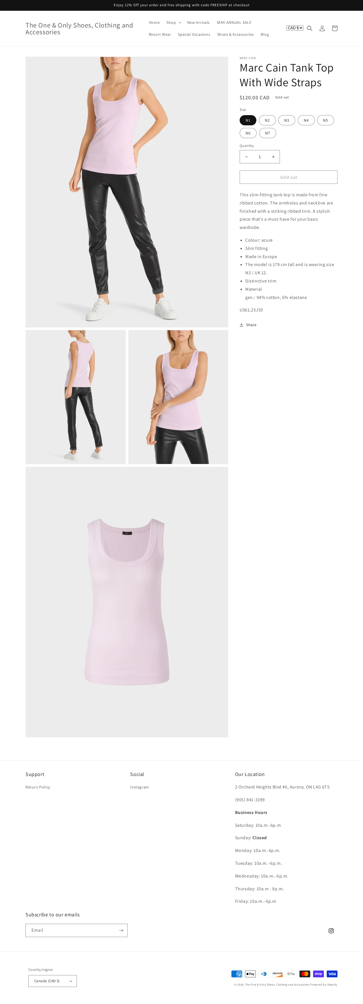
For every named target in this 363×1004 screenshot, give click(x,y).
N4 (306, 120)
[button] (173, 22)
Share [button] (251, 324)
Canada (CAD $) (47, 980)
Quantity (247, 145)
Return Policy (38, 787)
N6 (248, 133)
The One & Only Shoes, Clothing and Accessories (277, 984)
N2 (267, 120)
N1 (248, 120)
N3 (286, 120)
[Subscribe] (121, 930)
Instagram (139, 787)
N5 (325, 120)
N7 (267, 133)
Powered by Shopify (323, 984)
